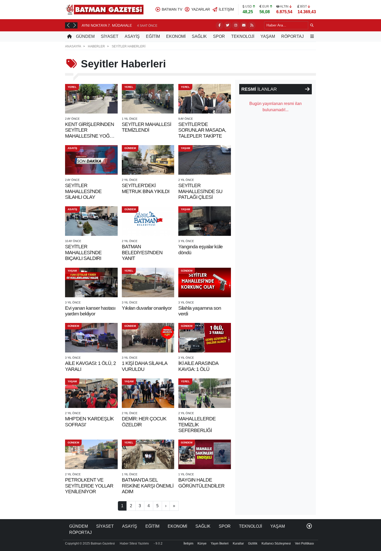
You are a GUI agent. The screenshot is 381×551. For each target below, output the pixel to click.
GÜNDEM (85, 36)
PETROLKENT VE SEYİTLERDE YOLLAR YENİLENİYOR (89, 485)
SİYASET (109, 36)
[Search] (312, 25)
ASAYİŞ (132, 36)
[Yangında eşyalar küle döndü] (204, 221)
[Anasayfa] (69, 36)
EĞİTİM (153, 36)
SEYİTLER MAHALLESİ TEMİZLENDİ (146, 127)
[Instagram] (235, 25)
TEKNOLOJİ (242, 36)
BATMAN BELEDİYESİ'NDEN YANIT (142, 252)
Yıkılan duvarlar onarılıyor (147, 308)
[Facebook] (219, 25)
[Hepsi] (307, 89)
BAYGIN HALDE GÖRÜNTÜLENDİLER (201, 482)
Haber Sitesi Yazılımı (134, 543)
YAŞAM (267, 36)
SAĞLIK (199, 36)
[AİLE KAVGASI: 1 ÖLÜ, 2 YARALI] (91, 337)
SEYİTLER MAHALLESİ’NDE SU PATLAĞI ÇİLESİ (200, 191)
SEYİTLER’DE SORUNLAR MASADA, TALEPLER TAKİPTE (202, 130)
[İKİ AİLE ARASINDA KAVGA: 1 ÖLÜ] (204, 337)
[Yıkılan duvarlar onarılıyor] (148, 282)
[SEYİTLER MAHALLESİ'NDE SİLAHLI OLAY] (91, 160)
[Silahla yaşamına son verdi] (204, 282)
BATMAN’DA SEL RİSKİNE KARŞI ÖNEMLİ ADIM (147, 485)
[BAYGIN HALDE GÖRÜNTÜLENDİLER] (204, 454)
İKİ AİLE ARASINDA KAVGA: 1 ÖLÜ (198, 366)
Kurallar (238, 543)
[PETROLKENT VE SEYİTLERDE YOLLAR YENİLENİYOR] (91, 454)
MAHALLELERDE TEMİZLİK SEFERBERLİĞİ (197, 424)
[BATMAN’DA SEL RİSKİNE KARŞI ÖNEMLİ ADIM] (148, 454)
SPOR (219, 36)
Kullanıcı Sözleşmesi (276, 543)
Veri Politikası (304, 543)
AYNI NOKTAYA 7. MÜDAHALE (107, 25)
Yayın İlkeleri (220, 543)
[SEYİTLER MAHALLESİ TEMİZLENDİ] (148, 99)
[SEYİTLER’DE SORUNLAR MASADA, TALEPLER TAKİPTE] (204, 99)
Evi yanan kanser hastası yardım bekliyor (90, 310)
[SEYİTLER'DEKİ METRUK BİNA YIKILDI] (148, 160)
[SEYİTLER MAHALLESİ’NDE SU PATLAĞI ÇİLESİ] (204, 160)
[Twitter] (227, 25)
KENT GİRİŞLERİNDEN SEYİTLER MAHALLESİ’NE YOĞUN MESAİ (90, 133)
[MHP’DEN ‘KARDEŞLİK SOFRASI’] (91, 393)
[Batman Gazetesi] (104, 9)
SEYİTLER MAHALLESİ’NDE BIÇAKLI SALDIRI (83, 252)
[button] (68, 25)
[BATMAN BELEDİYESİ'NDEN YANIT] (148, 221)
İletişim (188, 543)
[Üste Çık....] (309, 526)
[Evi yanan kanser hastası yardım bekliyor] (91, 282)
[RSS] (252, 25)
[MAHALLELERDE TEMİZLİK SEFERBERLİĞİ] (204, 393)
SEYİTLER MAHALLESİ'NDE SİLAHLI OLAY (83, 191)
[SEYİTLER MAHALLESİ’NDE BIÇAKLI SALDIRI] (91, 221)
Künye (202, 543)
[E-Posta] (244, 25)
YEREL (72, 87)
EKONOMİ (176, 36)
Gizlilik (252, 543)
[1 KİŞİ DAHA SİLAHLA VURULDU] (148, 337)
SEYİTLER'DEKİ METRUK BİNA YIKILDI (145, 188)
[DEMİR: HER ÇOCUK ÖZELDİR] (148, 393)
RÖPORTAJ (292, 36)
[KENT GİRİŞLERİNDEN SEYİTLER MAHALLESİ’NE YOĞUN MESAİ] (91, 99)
